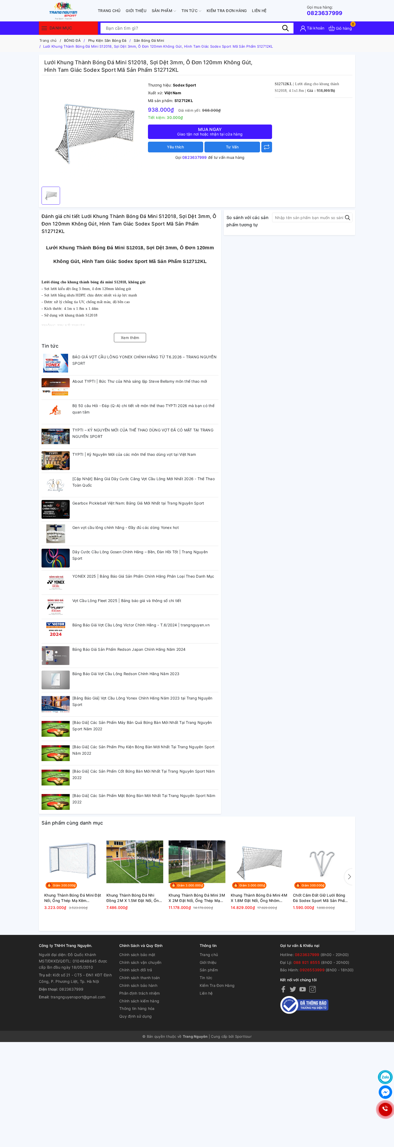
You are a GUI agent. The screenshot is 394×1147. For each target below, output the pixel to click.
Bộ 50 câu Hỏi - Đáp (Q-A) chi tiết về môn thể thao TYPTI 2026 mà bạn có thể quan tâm (143, 408)
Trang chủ (109, 10)
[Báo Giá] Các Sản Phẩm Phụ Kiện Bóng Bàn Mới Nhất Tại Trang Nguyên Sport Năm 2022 (143, 749)
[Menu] (44, 28)
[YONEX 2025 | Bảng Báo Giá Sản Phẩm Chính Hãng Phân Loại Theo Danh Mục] (56, 582)
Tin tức (190, 10)
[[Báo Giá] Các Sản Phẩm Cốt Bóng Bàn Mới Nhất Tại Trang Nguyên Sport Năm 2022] (56, 777)
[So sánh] (266, 147)
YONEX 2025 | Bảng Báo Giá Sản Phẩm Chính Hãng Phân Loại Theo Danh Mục (143, 576)
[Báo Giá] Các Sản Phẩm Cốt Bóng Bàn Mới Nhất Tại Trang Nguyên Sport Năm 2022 (143, 774)
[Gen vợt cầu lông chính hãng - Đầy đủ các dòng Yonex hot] (56, 533)
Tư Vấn (232, 147)
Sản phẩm (162, 10)
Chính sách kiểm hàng (139, 1001)
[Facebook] (283, 989)
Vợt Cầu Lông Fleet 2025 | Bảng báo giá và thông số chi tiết (126, 600)
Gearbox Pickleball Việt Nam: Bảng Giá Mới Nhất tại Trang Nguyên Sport (138, 503)
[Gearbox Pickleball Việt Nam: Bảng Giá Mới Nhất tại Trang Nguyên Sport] (56, 509)
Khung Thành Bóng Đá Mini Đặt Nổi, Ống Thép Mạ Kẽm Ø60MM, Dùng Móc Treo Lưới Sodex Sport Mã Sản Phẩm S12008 (72, 898)
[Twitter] (293, 989)
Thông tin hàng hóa (137, 1008)
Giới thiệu (136, 10)
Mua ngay (210, 131)
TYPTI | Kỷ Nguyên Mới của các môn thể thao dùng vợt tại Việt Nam (134, 454)
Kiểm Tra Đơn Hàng (227, 10)
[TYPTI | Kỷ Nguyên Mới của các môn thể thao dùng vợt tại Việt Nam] (56, 460)
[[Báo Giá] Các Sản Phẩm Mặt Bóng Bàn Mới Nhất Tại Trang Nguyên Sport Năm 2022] (56, 801)
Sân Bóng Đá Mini (149, 40)
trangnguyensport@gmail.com (78, 997)
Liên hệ (259, 10)
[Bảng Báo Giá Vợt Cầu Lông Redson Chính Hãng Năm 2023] (56, 680)
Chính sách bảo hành (138, 985)
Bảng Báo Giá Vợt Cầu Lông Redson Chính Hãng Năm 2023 (125, 673)
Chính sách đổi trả (135, 970)
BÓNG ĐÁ (72, 40)
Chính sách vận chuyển (140, 962)
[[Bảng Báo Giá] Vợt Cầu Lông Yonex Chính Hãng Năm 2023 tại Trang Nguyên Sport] (56, 704)
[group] (93, 132)
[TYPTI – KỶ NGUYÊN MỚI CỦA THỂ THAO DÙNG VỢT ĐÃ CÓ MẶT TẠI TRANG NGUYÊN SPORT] (56, 436)
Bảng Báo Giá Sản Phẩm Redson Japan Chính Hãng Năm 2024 (129, 649)
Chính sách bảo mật (137, 954)
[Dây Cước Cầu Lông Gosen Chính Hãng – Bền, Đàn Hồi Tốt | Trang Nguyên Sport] (56, 558)
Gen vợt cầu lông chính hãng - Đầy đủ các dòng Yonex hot (125, 527)
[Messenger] (385, 1092)
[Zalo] (385, 1077)
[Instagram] (312, 989)
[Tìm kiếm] (285, 28)
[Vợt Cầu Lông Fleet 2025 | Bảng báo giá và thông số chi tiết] (56, 606)
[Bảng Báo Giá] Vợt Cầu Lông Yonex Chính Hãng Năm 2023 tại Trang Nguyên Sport (142, 701)
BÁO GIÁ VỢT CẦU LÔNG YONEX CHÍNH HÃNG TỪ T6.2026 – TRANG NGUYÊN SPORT (144, 360)
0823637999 (325, 10)
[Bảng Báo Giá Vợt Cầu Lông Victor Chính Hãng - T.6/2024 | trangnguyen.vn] (56, 631)
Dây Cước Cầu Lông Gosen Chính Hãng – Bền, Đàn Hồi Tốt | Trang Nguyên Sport (140, 555)
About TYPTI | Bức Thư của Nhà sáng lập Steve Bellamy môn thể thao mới (139, 381)
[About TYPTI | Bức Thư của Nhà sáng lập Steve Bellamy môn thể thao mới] (56, 387)
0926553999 (312, 970)
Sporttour (243, 1036)
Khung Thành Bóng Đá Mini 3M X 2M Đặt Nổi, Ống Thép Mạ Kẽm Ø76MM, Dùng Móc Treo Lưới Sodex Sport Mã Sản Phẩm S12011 (197, 898)
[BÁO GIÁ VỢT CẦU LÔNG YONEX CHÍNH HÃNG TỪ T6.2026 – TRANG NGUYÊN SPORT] (56, 363)
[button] (348, 877)
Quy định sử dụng (135, 1016)
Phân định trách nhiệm (139, 993)
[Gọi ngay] (385, 1109)
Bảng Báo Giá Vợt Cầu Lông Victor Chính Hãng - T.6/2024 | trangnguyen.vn (141, 625)
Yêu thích (175, 147)
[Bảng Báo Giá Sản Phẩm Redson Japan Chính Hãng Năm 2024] (56, 655)
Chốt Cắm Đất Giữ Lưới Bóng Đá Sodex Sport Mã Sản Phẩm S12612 (320, 898)
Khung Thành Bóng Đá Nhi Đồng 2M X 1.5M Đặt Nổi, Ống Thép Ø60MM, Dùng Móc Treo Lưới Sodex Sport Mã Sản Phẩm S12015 (134, 898)
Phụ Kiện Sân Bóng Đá (107, 40)
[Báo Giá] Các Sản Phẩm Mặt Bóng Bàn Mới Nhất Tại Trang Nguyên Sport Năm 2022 (143, 798)
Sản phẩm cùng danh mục (72, 823)
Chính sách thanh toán (139, 977)
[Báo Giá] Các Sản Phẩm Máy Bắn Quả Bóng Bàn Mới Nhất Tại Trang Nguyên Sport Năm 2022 (142, 725)
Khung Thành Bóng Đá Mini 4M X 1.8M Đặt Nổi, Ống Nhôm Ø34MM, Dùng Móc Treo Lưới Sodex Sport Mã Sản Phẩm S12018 (259, 898)
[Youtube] (302, 989)
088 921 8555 (306, 962)
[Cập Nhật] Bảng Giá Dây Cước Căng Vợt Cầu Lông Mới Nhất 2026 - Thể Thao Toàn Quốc (143, 481)
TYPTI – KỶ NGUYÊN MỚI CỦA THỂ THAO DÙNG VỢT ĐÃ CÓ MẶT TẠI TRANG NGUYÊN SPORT (142, 433)
